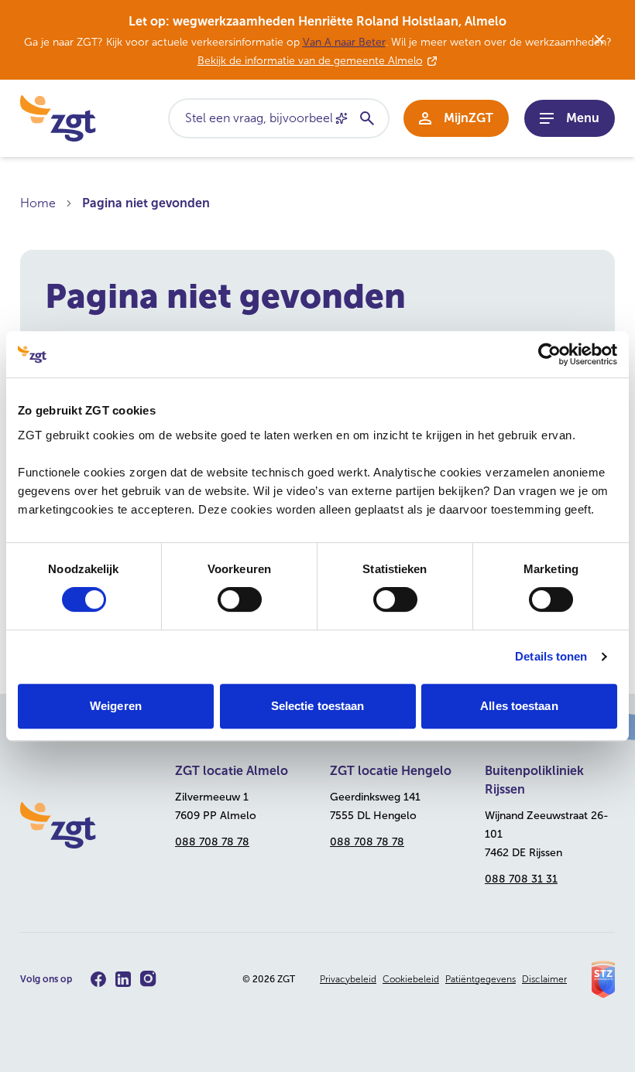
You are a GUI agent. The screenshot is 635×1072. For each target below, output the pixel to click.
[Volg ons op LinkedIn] (123, 979)
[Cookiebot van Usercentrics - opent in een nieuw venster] (549, 354)
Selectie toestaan (318, 705)
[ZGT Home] (85, 825)
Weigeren (116, 705)
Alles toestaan (519, 705)
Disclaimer (544, 979)
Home (38, 203)
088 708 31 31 (521, 879)
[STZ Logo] (603, 979)
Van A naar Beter (344, 42)
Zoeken (366, 118)
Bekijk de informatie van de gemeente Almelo (310, 61)
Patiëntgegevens (480, 979)
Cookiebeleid (411, 979)
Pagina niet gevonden (146, 203)
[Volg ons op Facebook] (98, 979)
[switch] (240, 599)
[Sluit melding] (599, 39)
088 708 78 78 (212, 842)
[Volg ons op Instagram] (148, 979)
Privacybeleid (348, 979)
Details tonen (551, 656)
